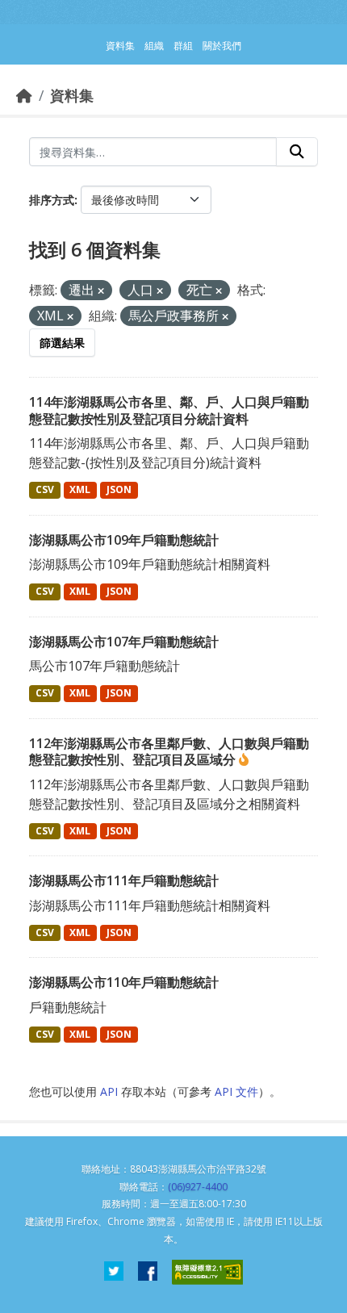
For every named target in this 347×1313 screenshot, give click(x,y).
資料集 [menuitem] (120, 45)
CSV (45, 489)
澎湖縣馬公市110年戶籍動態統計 (124, 982)
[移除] (101, 291)
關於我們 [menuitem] (222, 45)
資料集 (72, 95)
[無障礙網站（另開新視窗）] (207, 1272)
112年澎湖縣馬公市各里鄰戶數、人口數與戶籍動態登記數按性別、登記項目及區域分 (169, 751)
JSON (119, 489)
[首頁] (24, 95)
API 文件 (236, 1091)
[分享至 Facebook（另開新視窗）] (147, 1272)
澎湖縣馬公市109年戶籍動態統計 (124, 540)
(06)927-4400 (198, 1187)
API (109, 1091)
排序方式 (51, 199)
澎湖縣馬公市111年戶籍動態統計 (124, 880)
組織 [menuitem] (154, 45)
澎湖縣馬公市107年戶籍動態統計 (124, 641)
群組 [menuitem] (183, 45)
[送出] (297, 151)
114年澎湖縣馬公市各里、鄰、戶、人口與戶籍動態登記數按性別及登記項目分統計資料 (169, 410)
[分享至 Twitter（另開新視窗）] (114, 1272)
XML (79, 489)
